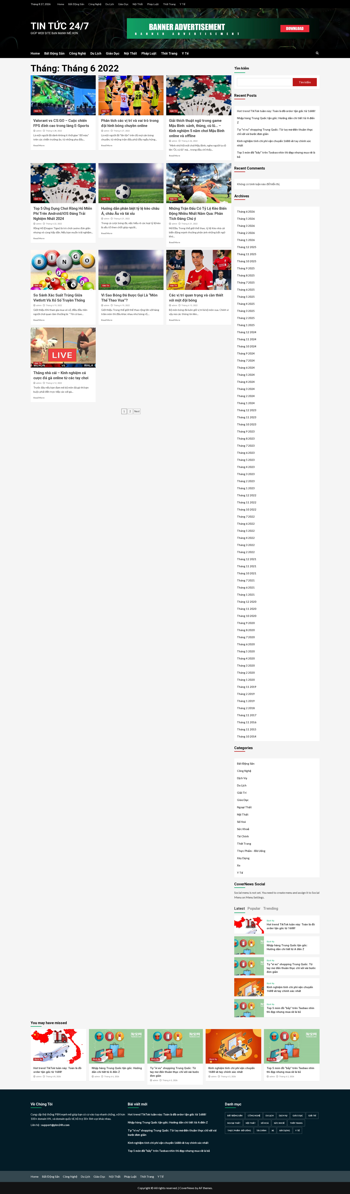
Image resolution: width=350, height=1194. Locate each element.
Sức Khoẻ (243, 829)
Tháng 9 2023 (246, 431)
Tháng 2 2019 (246, 693)
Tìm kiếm (241, 68)
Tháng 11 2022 (246, 502)
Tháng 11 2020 (246, 608)
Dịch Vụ (242, 778)
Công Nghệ (94, 4)
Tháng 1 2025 (246, 325)
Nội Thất (138, 4)
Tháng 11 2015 (246, 729)
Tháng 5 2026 (246, 218)
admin (39, 130)
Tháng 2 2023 (246, 481)
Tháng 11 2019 (246, 686)
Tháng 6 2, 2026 (286, 1076)
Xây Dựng (243, 858)
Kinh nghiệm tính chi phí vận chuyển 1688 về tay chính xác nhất (274, 143)
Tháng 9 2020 (246, 623)
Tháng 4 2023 (246, 467)
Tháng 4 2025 (246, 303)
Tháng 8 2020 (246, 630)
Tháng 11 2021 (246, 566)
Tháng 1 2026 (246, 240)
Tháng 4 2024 (246, 381)
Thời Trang (169, 4)
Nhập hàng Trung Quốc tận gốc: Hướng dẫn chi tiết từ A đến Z (276, 120)
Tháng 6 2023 (246, 452)
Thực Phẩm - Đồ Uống (239, 1130)
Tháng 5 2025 (246, 296)
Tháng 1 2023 (246, 488)
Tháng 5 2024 (246, 374)
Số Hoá (241, 821)
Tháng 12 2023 (246, 410)
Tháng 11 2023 (246, 417)
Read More (38, 145)
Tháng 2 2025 (246, 318)
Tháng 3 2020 (246, 665)
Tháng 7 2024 (246, 360)
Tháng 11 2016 (246, 722)
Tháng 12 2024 (246, 332)
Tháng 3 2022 (246, 545)
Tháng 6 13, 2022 (189, 305)
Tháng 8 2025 (246, 275)
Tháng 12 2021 (246, 559)
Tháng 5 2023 (246, 459)
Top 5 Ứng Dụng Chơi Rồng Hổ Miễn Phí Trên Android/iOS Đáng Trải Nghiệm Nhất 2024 (62, 213)
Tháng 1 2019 (246, 701)
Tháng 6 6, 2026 (111, 1076)
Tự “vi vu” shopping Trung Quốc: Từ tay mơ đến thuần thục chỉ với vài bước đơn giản (275, 131)
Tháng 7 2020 (246, 637)
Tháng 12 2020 (246, 601)
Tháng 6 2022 (246, 523)
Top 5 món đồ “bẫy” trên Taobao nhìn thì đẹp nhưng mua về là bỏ (276, 154)
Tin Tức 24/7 (60, 26)
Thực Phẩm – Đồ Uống (251, 850)
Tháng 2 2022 (246, 552)
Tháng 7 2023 (246, 445)
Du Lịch (110, 4)
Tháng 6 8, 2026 (53, 1076)
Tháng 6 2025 (246, 289)
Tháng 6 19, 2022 (54, 305)
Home (60, 4)
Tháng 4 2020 (246, 658)
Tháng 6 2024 (246, 367)
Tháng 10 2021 (246, 573)
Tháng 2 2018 (246, 708)
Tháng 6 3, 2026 (228, 1076)
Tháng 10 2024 (246, 346)
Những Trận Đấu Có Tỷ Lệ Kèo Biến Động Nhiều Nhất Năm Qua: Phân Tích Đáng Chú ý (198, 213)
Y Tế (182, 4)
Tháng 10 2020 (246, 615)
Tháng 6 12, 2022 (54, 383)
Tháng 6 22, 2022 (54, 224)
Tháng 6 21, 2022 (122, 219)
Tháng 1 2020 (246, 679)
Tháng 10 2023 (246, 424)
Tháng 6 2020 (246, 644)
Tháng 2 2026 (246, 232)
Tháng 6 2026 (246, 211)
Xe (238, 865)
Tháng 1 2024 (246, 403)
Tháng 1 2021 (246, 594)
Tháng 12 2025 (246, 247)
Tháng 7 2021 (246, 580)
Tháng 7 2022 (246, 516)
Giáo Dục (123, 4)
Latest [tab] (239, 908)
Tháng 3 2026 (246, 225)
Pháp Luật (153, 4)
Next (137, 411)
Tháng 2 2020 (246, 672)
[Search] (317, 53)
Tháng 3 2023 (246, 474)
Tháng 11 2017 (246, 715)
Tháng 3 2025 (246, 310)
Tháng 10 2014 (246, 736)
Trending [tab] (270, 908)
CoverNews (186, 1188)
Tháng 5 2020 (246, 651)
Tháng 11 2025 (246, 254)
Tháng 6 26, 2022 (189, 141)
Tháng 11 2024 (246, 339)
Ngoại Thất (244, 807)
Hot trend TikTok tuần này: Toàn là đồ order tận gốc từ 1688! (276, 111)
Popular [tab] (254, 908)
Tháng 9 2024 (246, 353)
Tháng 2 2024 (246, 396)
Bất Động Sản (76, 4)
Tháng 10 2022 (246, 509)
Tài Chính (243, 836)
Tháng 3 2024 (246, 388)
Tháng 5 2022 (246, 530)
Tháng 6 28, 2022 (54, 131)
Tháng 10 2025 (246, 261)
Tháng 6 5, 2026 (169, 1080)
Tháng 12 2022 (246, 495)
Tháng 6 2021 (246, 587)
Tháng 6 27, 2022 (122, 131)
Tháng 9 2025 (246, 268)
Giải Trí (37, 111)
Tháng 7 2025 (246, 282)
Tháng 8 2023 (246, 438)
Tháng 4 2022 (246, 537)
